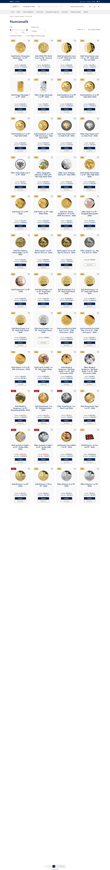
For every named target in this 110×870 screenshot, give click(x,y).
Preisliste (89, 1)
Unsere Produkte (19, 16)
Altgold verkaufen (76, 12)
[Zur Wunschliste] (90, 6)
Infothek (86, 12)
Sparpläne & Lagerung (52, 12)
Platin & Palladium (28, 12)
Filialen (93, 1)
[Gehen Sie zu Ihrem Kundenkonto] (98, 6)
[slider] (10, 30)
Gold (12, 12)
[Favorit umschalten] (29, 41)
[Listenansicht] (85, 29)
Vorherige (48, 866)
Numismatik (39, 12)
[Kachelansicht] (82, 29)
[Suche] (39, 7)
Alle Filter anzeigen (95, 29)
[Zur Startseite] (15, 6)
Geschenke (65, 12)
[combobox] (38, 31)
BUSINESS (17, 1)
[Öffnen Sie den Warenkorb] (94, 6)
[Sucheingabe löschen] (66, 7)
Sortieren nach (35, 27)
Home (11, 16)
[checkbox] (26, 36)
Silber (18, 12)
